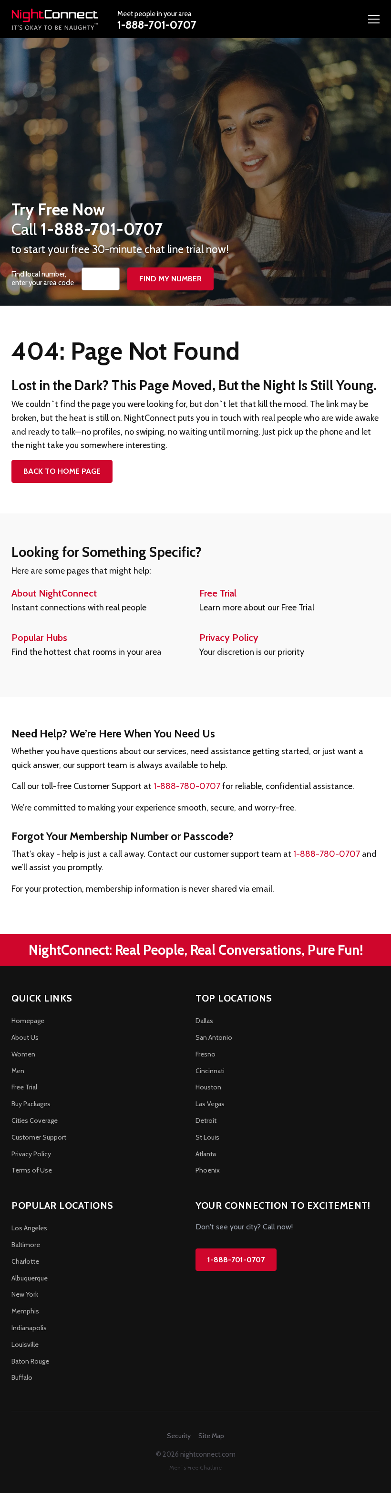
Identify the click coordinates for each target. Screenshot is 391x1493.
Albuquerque (29, 1278)
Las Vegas (210, 1103)
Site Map (211, 1435)
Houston (208, 1087)
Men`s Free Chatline (195, 1467)
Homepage (27, 1020)
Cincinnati (210, 1070)
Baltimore (25, 1244)
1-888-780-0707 (187, 786)
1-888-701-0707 (156, 25)
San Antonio (214, 1037)
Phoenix (208, 1170)
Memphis (25, 1311)
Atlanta (206, 1154)
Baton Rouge (30, 1361)
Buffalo (21, 1377)
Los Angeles (29, 1228)
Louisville (25, 1344)
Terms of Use (31, 1170)
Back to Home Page (62, 471)
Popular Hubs (39, 637)
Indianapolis (29, 1327)
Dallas (204, 1020)
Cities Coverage (34, 1120)
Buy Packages (31, 1103)
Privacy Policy (228, 637)
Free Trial (218, 593)
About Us (25, 1037)
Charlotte (25, 1261)
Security (179, 1435)
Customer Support (38, 1137)
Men (17, 1070)
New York (24, 1294)
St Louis (207, 1137)
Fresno (206, 1054)
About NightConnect (54, 593)
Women (23, 1054)
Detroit (206, 1120)
